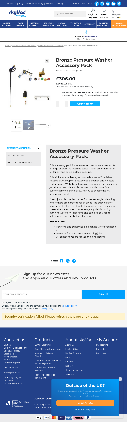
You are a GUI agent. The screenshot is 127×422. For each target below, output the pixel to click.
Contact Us (11, 3)
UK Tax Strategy (73, 353)
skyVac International (119, 24)
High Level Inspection (48, 24)
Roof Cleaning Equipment (48, 349)
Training (60, 3)
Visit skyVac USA (85, 403)
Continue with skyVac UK (85, 409)
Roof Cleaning (20, 24)
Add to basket (85, 103)
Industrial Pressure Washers (24, 46)
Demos (49, 3)
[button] (47, 61)
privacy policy (70, 306)
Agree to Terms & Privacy (17, 302)
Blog (21, 3)
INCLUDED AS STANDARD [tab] (20, 162)
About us (69, 345)
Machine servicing (34, 3)
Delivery (69, 366)
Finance (69, 362)
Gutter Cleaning (6, 24)
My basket (101, 349)
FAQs (67, 357)
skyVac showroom (74, 370)
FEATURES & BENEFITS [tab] (19, 148)
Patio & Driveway (62, 24)
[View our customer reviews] (116, 14)
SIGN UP (103, 294)
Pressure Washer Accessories (51, 46)
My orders (101, 353)
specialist (89, 24)
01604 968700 (68, 36)
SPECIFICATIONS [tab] (15, 155)
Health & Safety (73, 349)
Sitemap (69, 374)
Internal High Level (34, 24)
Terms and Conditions (45, 407)
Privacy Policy (47, 309)
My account (102, 345)
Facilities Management (103, 24)
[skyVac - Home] (18, 13)
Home (8, 46)
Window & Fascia (75, 24)
